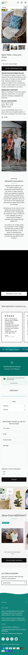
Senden (14, 479)
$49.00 (12, 553)
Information (4, 602)
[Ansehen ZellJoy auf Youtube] (16, 639)
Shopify (17, 644)
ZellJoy (7, 644)
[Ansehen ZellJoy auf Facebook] (3, 639)
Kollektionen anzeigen (14, 560)
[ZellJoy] (5, 2)
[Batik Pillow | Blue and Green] (6, 47)
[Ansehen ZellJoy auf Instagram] (11, 639)
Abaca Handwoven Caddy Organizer (12, 552)
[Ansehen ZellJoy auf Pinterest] (7, 639)
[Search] (25, 7)
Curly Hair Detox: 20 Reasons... (11, 627)
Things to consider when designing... (12, 633)
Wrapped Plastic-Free (14, 294)
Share (6, 117)
